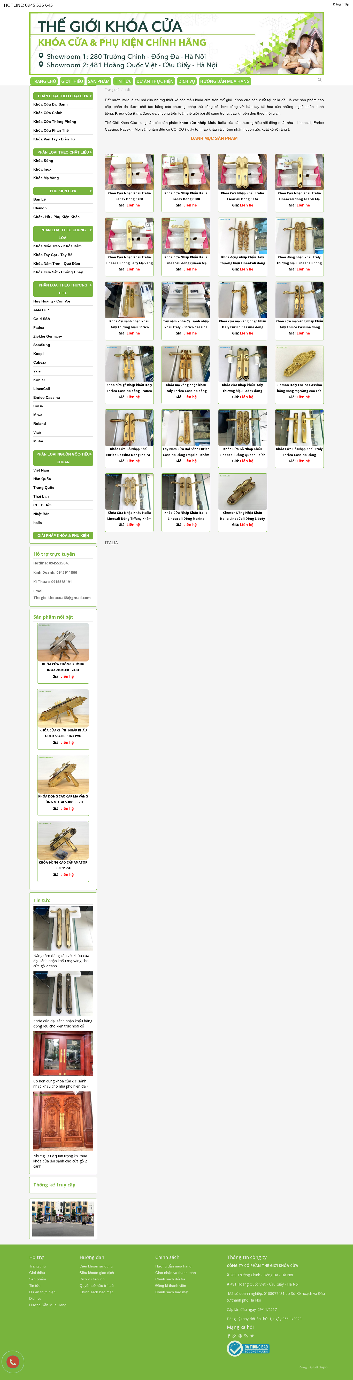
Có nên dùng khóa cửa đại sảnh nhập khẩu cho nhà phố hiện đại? (60, 1084)
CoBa (38, 406)
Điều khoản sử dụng (96, 1266)
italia (37, 523)
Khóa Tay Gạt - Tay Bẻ (52, 255)
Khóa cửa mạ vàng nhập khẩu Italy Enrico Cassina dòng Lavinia (242, 327)
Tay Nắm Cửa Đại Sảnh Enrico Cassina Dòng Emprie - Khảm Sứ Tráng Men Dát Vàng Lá (186, 455)
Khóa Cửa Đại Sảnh (50, 104)
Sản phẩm (99, 81)
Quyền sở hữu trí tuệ (97, 1285)
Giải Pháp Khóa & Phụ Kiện (63, 535)
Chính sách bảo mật (96, 1292)
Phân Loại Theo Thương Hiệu (63, 289)
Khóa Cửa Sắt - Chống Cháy (58, 272)
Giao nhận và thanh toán (175, 1273)
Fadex (38, 327)
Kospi (38, 354)
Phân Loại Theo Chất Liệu (63, 152)
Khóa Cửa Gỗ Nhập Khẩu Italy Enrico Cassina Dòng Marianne (299, 455)
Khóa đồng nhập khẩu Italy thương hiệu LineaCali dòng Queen (299, 263)
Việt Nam (41, 470)
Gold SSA (41, 319)
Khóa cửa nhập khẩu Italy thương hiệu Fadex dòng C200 (242, 391)
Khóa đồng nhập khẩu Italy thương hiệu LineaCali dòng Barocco (242, 263)
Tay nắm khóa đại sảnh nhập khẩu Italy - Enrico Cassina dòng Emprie (186, 327)
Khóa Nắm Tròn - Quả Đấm (56, 263)
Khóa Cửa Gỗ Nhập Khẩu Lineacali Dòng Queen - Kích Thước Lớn (242, 455)
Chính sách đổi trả (170, 1279)
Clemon (40, 208)
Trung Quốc (43, 487)
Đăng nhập (341, 4)
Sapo (323, 1367)
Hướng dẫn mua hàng (173, 1266)
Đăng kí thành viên (170, 1285)
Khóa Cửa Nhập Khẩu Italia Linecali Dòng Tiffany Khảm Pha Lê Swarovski (129, 518)
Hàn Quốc (42, 479)
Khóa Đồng (43, 160)
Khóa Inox (42, 169)
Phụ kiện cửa (63, 191)
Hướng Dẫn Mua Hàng (225, 81)
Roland (39, 423)
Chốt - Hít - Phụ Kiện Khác (56, 217)
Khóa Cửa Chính (48, 113)
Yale (37, 371)
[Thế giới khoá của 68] (176, 41)
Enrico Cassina (46, 397)
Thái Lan (41, 496)
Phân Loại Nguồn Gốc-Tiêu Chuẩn (63, 458)
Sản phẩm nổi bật (53, 617)
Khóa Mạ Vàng (46, 178)
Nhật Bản (41, 514)
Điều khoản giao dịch (97, 1273)
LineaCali (41, 389)
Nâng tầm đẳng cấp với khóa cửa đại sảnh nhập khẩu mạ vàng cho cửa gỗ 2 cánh (61, 960)
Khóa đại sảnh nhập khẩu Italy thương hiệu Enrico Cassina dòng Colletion (129, 327)
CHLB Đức (42, 505)
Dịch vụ (187, 81)
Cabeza (39, 362)
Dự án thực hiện (155, 81)
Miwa (37, 415)
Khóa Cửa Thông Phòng (54, 121)
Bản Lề (39, 199)
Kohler (39, 380)
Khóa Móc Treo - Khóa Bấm (57, 246)
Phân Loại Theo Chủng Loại (63, 234)
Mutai (38, 441)
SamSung (41, 345)
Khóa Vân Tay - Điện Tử (54, 139)
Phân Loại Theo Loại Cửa (63, 96)
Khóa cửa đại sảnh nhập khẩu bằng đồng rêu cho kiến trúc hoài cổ (62, 1023)
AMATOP (41, 310)
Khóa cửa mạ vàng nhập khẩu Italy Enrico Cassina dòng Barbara (299, 327)
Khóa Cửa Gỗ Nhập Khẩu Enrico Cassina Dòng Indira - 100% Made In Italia (129, 455)
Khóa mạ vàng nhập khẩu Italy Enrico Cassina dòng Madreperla (186, 391)
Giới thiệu (72, 81)
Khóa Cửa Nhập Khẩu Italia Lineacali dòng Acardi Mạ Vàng (299, 199)
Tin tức (123, 81)
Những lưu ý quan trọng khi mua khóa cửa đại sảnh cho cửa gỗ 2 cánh (60, 1161)
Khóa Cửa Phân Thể (51, 130)
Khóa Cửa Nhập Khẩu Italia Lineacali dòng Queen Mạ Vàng (186, 263)
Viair (37, 432)
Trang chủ (44, 81)
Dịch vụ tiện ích (92, 1279)
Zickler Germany (47, 336)
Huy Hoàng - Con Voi (51, 301)
